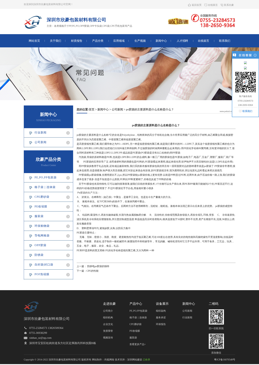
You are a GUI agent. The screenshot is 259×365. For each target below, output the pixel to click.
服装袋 (39, 216)
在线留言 (212, 5)
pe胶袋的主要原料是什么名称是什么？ (150, 109)
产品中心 (136, 303)
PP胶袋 (83, 175)
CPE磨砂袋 (42, 196)
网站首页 (34, 40)
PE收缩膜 (41, 206)
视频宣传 (108, 337)
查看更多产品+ (138, 344)
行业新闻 (41, 132)
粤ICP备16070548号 (224, 359)
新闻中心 (161, 40)
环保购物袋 (42, 225)
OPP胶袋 (40, 245)
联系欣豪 (228, 5)
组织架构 (161, 311)
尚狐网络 (109, 359)
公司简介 (108, 311)
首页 (91, 109)
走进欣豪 (109, 303)
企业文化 (108, 324)
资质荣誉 (108, 331)
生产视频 (140, 40)
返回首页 (196, 5)
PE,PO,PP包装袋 (46, 177)
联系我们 (224, 40)
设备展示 (162, 303)
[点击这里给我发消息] (245, 62)
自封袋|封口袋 (44, 264)
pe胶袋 (80, 135)
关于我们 (55, 40)
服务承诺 (161, 317)
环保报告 (161, 324)
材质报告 (76, 40)
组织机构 (108, 317)
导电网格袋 (42, 235)
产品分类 (97, 40)
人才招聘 (182, 40)
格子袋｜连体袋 (45, 187)
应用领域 (119, 40)
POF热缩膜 (42, 274)
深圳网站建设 (134, 359)
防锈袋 (39, 254)
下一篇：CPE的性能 (87, 271)
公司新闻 (41, 142)
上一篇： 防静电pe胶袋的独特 (93, 266)
